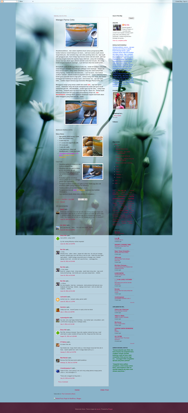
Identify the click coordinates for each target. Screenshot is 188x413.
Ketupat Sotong (116, 207)
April (117, 169)
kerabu (130, 205)
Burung (132, 194)
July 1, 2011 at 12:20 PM (67, 312)
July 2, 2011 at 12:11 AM (67, 324)
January (118, 177)
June (117, 146)
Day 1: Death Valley (120, 323)
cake (115, 196)
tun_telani (63, 225)
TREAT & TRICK (119, 316)
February (119, 174)
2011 (116, 144)
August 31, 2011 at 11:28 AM (68, 336)
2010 (116, 180)
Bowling (130, 192)
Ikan (116, 205)
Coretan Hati (121, 201)
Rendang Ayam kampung (123, 156)
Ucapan (124, 223)
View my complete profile (120, 40)
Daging (115, 203)
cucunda (129, 201)
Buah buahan (125, 194)
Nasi (130, 208)
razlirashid (63, 296)
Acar (114, 190)
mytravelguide (64, 317)
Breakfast (116, 194)
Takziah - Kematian (126, 221)
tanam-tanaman (116, 223)
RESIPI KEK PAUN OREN (121, 252)
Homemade (131, 203)
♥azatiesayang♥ (119, 297)
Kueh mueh (127, 207)
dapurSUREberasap (68, 7)
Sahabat (115, 217)
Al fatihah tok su (119, 240)
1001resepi (118, 257)
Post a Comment (63, 382)
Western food (116, 225)
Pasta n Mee (124, 210)
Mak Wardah (64, 358)
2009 (116, 183)
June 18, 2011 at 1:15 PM (67, 219)
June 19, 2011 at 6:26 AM (67, 275)
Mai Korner (118, 322)
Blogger (110, 409)
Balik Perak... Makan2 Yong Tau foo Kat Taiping (125, 159)
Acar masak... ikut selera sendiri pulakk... (123, 152)
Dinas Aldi (63, 235)
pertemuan (115, 214)
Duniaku (117, 289)
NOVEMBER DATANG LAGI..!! (123, 298)
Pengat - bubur (128, 212)
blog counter (115, 117)
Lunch (114, 208)
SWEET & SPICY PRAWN (121, 317)
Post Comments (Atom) (68, 394)
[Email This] (79, 199)
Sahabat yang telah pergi (125, 217)
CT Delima (63, 342)
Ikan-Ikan (123, 205)
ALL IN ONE (118, 336)
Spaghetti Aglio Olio (120, 274)
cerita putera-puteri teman (123, 197)
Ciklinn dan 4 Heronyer (122, 309)
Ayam (123, 192)
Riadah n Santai (126, 216)
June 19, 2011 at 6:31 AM (67, 291)
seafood (126, 219)
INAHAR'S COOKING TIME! (123, 244)
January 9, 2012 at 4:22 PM (68, 352)
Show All (132, 302)
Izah (89, 84)
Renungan (115, 216)
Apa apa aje (122, 190)
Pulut (123, 214)
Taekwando (116, 221)
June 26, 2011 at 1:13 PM (67, 301)
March (118, 171)
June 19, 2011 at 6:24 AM (67, 261)
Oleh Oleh (115, 210)
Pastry (132, 210)
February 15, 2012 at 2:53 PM (68, 362)
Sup (131, 219)
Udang (130, 223)
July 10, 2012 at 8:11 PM (67, 378)
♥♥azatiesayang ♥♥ (66, 368)
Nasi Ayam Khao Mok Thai (122, 246)
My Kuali (117, 232)
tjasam (98, 409)
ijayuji (62, 209)
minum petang (122, 208)
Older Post (104, 390)
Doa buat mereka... (120, 233)
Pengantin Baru (118, 212)
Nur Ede (62, 249)
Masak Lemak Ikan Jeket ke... (124, 163)
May (117, 166)
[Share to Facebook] (84, 199)
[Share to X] (83, 199)
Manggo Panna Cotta (122, 149)
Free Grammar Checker (121, 311)
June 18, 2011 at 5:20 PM (67, 244)
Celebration (121, 196)
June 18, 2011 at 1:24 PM (67, 230)
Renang (130, 214)
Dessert (62, 202)
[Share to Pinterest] (86, 199)
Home (77, 390)
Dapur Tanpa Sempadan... (122, 251)
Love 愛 (117, 238)
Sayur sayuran (117, 219)
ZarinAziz (63, 307)
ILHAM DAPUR (119, 273)
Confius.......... (118, 331)
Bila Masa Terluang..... (121, 265)
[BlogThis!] (81, 199)
